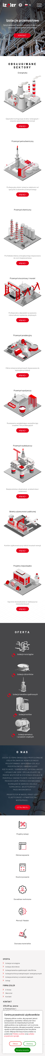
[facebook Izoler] (20, 5)
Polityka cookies (18, 1034)
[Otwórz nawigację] (39, 5)
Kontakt (22, 35)
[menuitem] (12, 963)
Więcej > (22, 126)
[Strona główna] (9, 5)
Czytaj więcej (22, 807)
